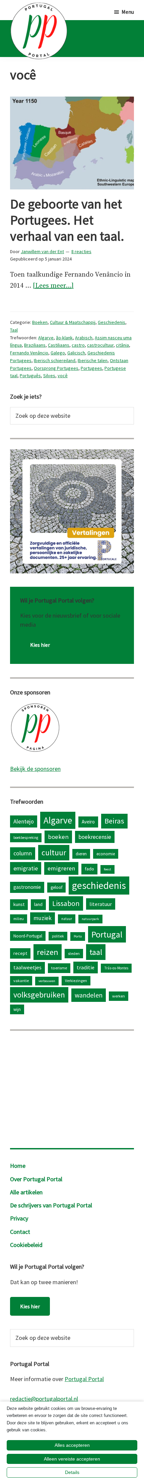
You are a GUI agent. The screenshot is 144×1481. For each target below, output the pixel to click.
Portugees (91, 368)
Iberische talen (92, 360)
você (63, 376)
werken (118, 996)
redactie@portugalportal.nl (44, 1399)
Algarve (46, 338)
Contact (20, 1232)
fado (89, 869)
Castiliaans (58, 345)
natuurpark (90, 919)
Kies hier (40, 644)
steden (74, 953)
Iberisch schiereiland (54, 360)
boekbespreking (25, 837)
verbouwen (47, 981)
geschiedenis (99, 885)
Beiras (114, 820)
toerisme (59, 967)
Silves (49, 376)
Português (30, 376)
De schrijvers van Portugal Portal (51, 1205)
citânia (122, 345)
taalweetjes (27, 967)
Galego (58, 353)
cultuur (54, 852)
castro (78, 345)
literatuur (100, 904)
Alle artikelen (26, 1192)
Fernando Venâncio (29, 353)
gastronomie (27, 887)
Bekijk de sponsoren (35, 769)
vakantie (21, 980)
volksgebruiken (39, 994)
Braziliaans (35, 345)
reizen (47, 952)
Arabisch (83, 338)
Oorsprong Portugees (56, 368)
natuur (66, 918)
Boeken (40, 322)
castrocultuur (100, 345)
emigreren (61, 868)
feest (107, 869)
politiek (58, 936)
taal (95, 952)
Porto (78, 936)
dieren (81, 853)
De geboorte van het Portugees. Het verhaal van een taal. (67, 219)
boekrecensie (94, 837)
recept (20, 953)
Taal (14, 330)
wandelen (88, 995)
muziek (42, 918)
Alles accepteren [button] (72, 1445)
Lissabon (66, 903)
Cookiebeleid (26, 1245)
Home (17, 1166)
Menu (128, 11)
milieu (18, 918)
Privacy (19, 1218)
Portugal (107, 934)
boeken (58, 837)
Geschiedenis (111, 322)
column (22, 853)
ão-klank (64, 338)
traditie (85, 967)
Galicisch (76, 353)
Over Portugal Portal (36, 1179)
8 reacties (81, 251)
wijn (17, 1009)
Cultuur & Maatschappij (72, 322)
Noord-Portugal (27, 935)
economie (105, 853)
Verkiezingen (76, 980)
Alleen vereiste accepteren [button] (72, 1459)
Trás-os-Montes (116, 968)
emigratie (25, 868)
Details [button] (72, 1472)
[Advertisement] (72, 1088)
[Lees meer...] (53, 286)
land (38, 904)
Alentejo (23, 821)
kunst (18, 904)
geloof (56, 887)
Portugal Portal (84, 1379)
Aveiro (88, 821)
